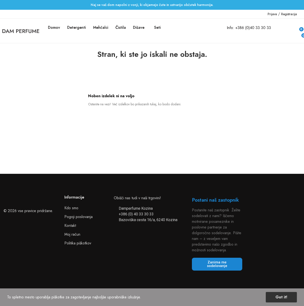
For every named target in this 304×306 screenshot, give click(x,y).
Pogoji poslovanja (78, 216)
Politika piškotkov (77, 243)
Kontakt (70, 225)
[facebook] (3, 14)
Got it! (281, 297)
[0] (300, 34)
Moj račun (72, 234)
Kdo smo (71, 208)
